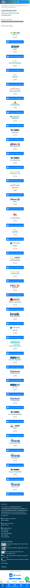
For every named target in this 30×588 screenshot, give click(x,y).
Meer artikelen (4, 563)
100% (12, 27)
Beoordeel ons (15, 578)
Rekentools (15, 586)
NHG (2, 27)
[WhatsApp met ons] (27, 579)
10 (11, 21)
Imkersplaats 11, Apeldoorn (9, 518)
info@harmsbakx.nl (7, 528)
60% (5, 27)
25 (20, 21)
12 (13, 21)
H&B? (21, 586)
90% (10, 27)
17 (17, 21)
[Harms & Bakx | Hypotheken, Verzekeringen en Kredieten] (7, 2)
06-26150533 (6, 530)
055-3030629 (6, 520)
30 (22, 21)
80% (7, 27)
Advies (9, 586)
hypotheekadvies (12, 510)
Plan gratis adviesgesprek (15, 42)
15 (15, 21)
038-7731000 (6, 525)
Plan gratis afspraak (23, 2)
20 (19, 21)
